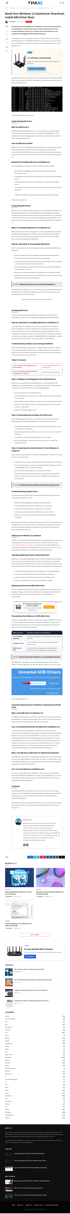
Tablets (7, 1109)
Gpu (6, 1052)
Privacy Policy (39, 1205)
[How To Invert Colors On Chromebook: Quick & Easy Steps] (9, 1196)
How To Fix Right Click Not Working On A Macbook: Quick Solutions (33, 980)
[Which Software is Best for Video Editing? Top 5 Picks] (9, 972)
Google (7, 1049)
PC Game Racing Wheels (11, 1079)
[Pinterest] (6, 43)
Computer (7, 1030)
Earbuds (7, 1038)
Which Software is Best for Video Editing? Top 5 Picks (29, 969)
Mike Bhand (12, 21)
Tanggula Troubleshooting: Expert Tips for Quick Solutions (31, 990)
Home (13, 1205)
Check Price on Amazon (36, 69)
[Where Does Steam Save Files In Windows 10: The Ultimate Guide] (50, 877)
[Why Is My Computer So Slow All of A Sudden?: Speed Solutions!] (9, 1182)
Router (7, 1090)
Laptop (7, 1065)
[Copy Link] (6, 51)
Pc (5, 1076)
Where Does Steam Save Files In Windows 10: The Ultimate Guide (50, 893)
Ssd (6, 1107)
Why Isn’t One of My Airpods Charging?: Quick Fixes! (28, 1188)
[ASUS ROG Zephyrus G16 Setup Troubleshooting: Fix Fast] (9, 1162)
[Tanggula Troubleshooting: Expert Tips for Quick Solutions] (9, 993)
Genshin (7, 1046)
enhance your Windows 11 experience (23, 545)
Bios (6, 1021)
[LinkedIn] (6, 39)
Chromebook (8, 1027)
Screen (7, 1093)
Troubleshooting (9, 1115)
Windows (29, 21)
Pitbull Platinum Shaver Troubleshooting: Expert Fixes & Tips (31, 1001)
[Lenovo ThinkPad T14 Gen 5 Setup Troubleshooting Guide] (9, 1169)
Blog (6, 1024)
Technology (8, 1112)
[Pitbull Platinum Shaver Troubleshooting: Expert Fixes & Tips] (9, 1003)
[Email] (6, 47)
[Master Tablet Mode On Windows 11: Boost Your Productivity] (19, 877)
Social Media (8, 1101)
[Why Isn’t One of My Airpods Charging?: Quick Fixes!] (9, 1189)
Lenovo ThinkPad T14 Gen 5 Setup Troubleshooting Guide (30, 1167)
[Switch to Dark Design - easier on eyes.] (60, 3)
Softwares (7, 1104)
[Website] (27, 845)
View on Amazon (30, 956)
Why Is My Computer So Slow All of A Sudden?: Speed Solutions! (32, 1181)
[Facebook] (6, 30)
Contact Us (28, 1205)
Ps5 (6, 1082)
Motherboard (8, 1074)
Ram (6, 1085)
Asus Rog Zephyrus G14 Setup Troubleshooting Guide (29, 1153)
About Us (20, 1205)
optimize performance (51, 547)
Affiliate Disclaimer (52, 1205)
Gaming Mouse (9, 1043)
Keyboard (7, 1063)
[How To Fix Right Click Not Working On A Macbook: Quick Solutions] (9, 982)
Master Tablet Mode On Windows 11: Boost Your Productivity (18, 893)
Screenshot (8, 1096)
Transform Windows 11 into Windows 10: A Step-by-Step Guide (18, 925)
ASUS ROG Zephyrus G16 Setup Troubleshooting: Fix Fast (30, 1160)
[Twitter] (6, 34)
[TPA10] (35, 3)
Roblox (7, 1087)
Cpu (6, 1032)
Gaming (7, 1041)
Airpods (7, 1016)
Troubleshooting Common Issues (51, 372)
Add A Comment (35, 934)
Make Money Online (10, 1068)
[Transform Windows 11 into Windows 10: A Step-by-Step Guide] (19, 909)
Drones (7, 1035)
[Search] (63, 3)
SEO (6, 1098)
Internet (7, 1060)
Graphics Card (8, 1054)
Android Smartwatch (10, 1019)
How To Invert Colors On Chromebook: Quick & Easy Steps (30, 1195)
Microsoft (7, 1071)
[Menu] (7, 3)
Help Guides (8, 1057)
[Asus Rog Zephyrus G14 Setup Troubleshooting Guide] (9, 1154)
